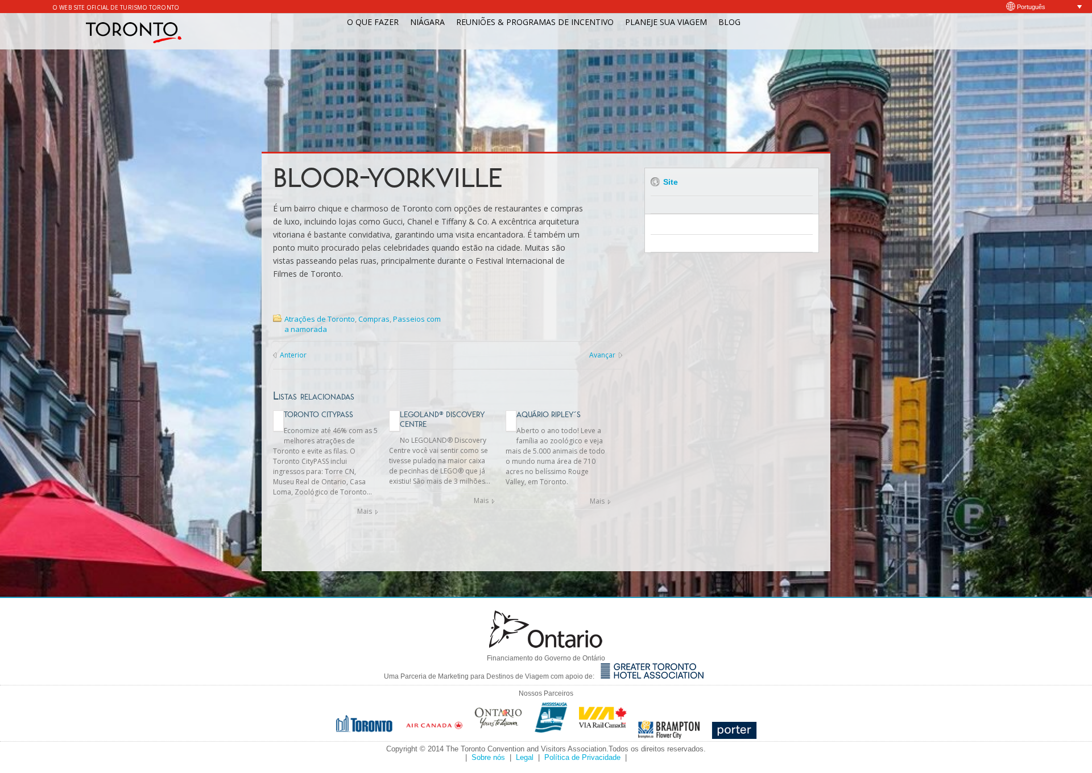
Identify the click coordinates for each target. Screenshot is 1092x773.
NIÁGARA (427, 21)
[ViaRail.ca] (602, 735)
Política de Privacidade (582, 757)
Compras (374, 319)
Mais (364, 511)
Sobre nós (488, 757)
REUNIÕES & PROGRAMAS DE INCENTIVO (535, 21)
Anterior (293, 355)
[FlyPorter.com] (734, 735)
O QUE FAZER (373, 21)
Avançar (602, 355)
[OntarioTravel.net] (499, 735)
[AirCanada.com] (435, 735)
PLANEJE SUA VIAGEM (666, 21)
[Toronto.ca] (365, 735)
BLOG (729, 21)
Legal (524, 757)
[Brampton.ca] (669, 735)
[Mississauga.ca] (551, 735)
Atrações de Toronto (319, 319)
